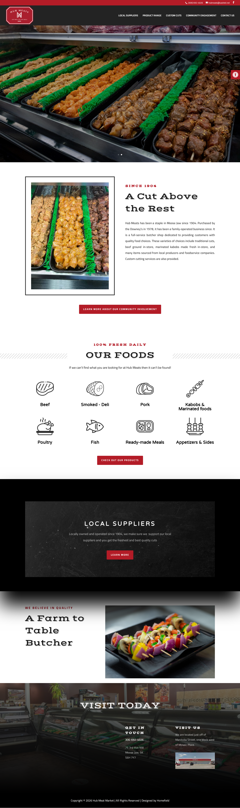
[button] (235, 74)
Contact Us (227, 16)
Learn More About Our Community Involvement (120, 309)
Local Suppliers (128, 16)
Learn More (120, 555)
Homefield (163, 800)
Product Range (152, 16)
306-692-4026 (134, 739)
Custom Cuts (173, 16)
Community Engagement (201, 16)
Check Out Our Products (120, 460)
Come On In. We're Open (120, 129)
